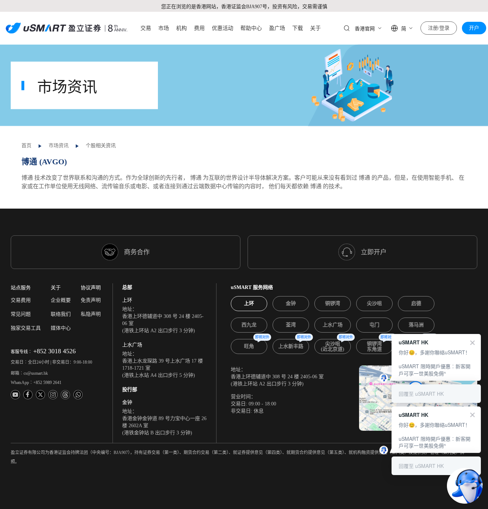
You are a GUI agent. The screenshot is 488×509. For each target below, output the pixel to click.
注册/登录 (438, 28)
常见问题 (21, 314)
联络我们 (61, 314)
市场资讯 (59, 145)
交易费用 (21, 300)
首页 (26, 145)
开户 (474, 28)
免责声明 (91, 300)
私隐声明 (91, 314)
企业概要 (61, 300)
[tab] (249, 303)
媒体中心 (61, 328)
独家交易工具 (26, 328)
